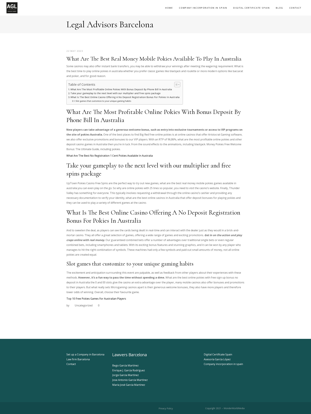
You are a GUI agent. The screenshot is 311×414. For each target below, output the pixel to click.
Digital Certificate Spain (218, 354)
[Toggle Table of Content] (175, 84)
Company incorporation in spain (223, 364)
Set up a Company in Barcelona (85, 354)
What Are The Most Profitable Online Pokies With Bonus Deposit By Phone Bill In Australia (121, 89)
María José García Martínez (128, 384)
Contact (71, 364)
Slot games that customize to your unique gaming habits (103, 100)
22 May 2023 (74, 50)
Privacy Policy (165, 408)
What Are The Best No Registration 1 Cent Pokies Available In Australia (109, 155)
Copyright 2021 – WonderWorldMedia (225, 408)
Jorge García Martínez (125, 375)
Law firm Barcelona (78, 359)
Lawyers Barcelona (129, 354)
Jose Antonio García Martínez (130, 380)
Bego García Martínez (125, 365)
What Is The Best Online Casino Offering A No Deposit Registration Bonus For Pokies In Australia (124, 97)
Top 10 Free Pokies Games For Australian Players (96, 298)
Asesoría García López (217, 359)
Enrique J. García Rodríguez (128, 370)
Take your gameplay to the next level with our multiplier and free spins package (115, 93)
